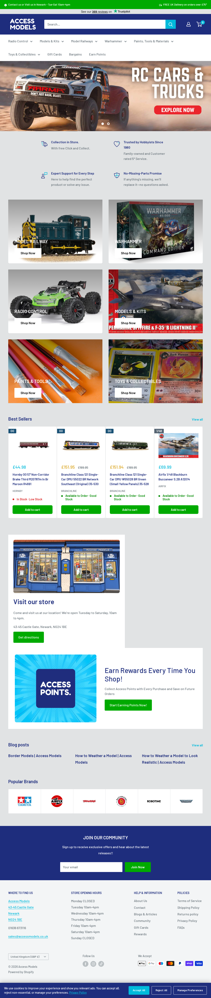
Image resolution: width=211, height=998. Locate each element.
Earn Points (97, 54)
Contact (139, 907)
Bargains (75, 54)
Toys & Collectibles (22, 54)
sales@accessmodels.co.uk (28, 936)
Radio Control (18, 41)
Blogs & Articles (145, 914)
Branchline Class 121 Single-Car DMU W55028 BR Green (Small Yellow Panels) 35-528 (129, 479)
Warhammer (113, 41)
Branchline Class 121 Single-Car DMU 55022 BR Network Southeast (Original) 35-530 (80, 479)
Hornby (18, 491)
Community (142, 921)
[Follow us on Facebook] (85, 964)
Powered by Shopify (21, 972)
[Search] (170, 24)
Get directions (28, 637)
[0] (199, 24)
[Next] (202, 472)
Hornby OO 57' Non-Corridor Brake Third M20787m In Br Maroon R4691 (31, 479)
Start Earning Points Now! (128, 705)
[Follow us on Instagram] (93, 964)
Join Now (138, 867)
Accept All (139, 990)
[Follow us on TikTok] (101, 964)
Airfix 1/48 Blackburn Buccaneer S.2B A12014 (174, 477)
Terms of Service (189, 901)
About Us (140, 901)
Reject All (161, 990)
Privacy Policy (78, 992)
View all (198, 419)
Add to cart (32, 510)
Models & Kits (49, 41)
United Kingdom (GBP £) (25, 956)
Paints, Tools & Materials (151, 41)
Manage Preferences (190, 990)
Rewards (140, 934)
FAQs (181, 927)
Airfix (162, 486)
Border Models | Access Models (34, 755)
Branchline (69, 491)
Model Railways (82, 41)
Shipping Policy (188, 907)
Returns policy (187, 914)
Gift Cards (54, 54)
